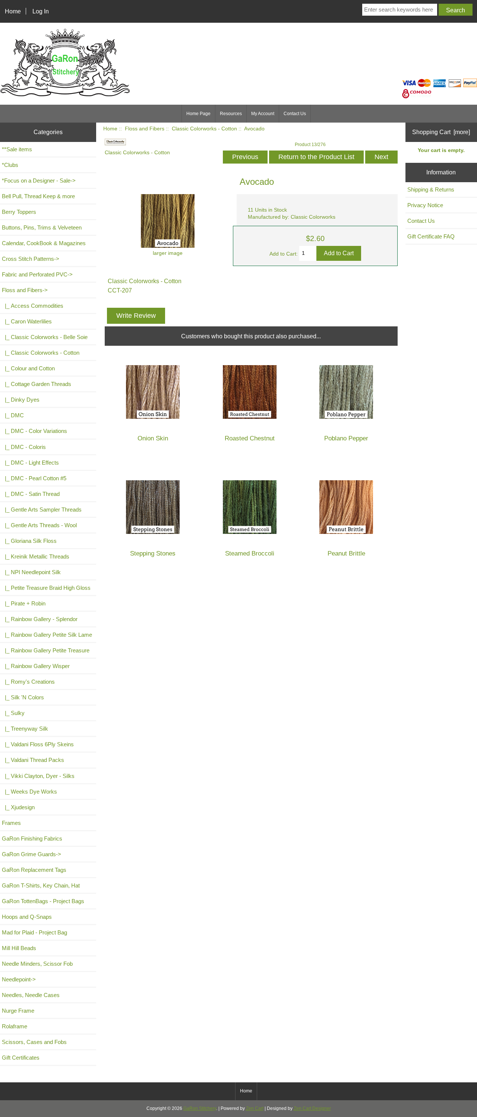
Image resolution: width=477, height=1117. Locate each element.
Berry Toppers (19, 212)
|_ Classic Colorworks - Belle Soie (45, 337)
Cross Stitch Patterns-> (30, 259)
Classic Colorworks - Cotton (204, 129)
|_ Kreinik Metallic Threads (35, 556)
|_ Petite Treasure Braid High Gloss (46, 588)
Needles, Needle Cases (31, 995)
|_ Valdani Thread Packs (33, 760)
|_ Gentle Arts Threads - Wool (39, 525)
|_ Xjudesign (18, 807)
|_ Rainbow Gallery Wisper (36, 666)
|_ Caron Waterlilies (27, 321)
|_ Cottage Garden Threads (36, 384)
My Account (262, 113)
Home (13, 11)
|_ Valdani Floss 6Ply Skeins (38, 744)
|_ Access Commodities (32, 306)
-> (25, 290)
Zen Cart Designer (312, 1108)
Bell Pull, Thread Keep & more (38, 196)
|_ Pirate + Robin (23, 603)
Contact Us (295, 113)
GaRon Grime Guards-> (31, 854)
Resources (231, 113)
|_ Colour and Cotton (28, 368)
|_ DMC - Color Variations (34, 431)
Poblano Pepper (346, 438)
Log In (40, 11)
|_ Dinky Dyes (21, 399)
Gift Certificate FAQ (431, 236)
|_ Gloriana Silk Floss (29, 541)
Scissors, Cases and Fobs (34, 1042)
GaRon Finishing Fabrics (32, 838)
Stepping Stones (153, 553)
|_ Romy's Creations (28, 681)
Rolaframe (14, 1026)
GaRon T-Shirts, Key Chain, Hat (41, 885)
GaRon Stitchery (199, 1108)
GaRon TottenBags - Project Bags (43, 901)
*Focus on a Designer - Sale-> (39, 180)
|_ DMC (13, 415)
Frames (11, 823)
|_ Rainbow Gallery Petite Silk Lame (47, 635)
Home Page (198, 113)
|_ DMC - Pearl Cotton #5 (34, 478)
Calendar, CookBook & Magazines (44, 243)
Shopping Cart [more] (441, 132)
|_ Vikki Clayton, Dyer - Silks (38, 776)
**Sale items (17, 149)
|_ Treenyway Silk (25, 728)
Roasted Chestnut (250, 438)
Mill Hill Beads (19, 948)
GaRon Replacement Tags (34, 870)
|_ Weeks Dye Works (29, 791)
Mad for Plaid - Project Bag (34, 932)
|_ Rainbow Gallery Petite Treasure (45, 650)
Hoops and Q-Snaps (27, 917)
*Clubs (10, 165)
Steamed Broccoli (249, 553)
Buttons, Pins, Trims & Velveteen (42, 227)
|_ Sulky (13, 713)
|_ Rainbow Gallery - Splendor (40, 619)
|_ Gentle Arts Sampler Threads (42, 509)
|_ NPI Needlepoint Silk (31, 572)
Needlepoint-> (19, 979)
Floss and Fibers (144, 129)
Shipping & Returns (430, 189)
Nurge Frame (18, 1010)
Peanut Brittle (346, 553)
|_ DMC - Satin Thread (31, 494)
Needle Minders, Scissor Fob (37, 964)
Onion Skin (153, 438)
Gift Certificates (21, 1057)
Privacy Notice (425, 205)
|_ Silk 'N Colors (23, 697)
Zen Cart (254, 1108)
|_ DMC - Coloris (24, 447)
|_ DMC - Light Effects (30, 462)
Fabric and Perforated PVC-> (37, 274)
